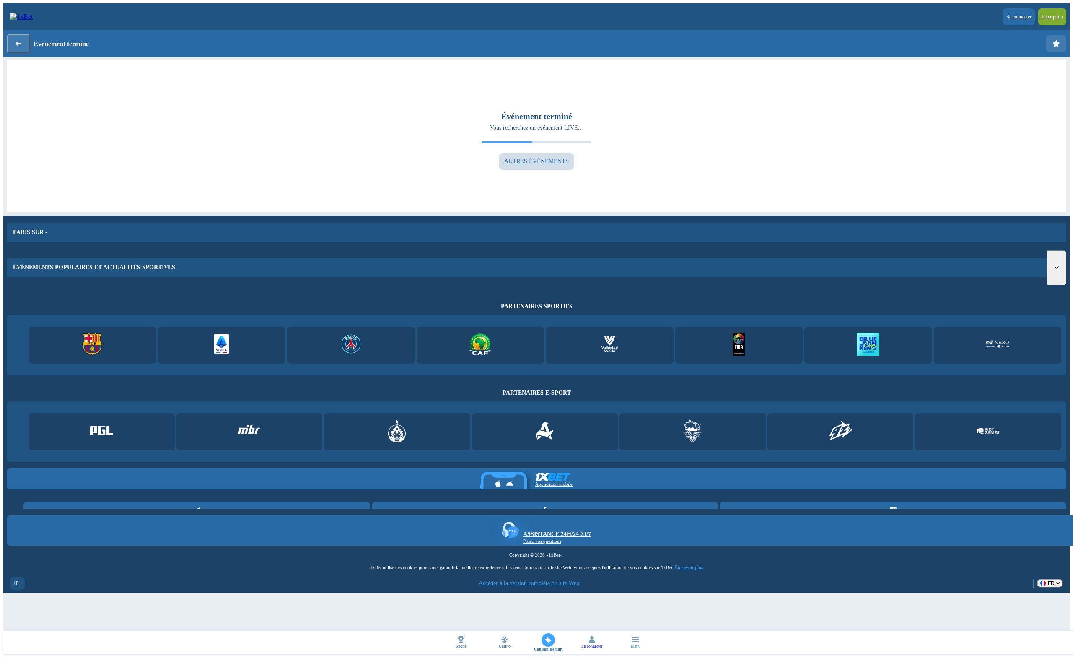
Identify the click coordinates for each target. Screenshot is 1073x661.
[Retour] (18, 43)
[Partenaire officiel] (101, 431)
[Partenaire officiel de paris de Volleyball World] (609, 345)
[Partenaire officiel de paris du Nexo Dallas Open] (997, 345)
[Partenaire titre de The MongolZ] (397, 431)
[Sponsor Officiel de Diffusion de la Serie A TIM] (221, 345)
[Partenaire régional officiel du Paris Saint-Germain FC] (351, 345)
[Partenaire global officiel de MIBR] (249, 431)
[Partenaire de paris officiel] (868, 345)
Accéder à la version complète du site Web (529, 583)
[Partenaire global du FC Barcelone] (92, 345)
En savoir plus (689, 567)
